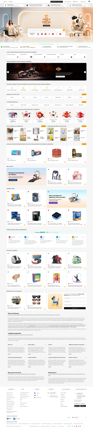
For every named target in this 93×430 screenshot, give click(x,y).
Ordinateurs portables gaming (15, 357)
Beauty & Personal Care (16, 327)
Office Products (73, 327)
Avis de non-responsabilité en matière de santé (12, 412)
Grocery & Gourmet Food (46, 327)
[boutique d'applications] (77, 406)
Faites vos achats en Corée (57, 423)
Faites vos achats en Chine (68, 423)
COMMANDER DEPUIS (32, 34)
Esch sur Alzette (63, 392)
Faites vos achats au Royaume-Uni (24, 423)
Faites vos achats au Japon (35, 423)
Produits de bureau (73, 357)
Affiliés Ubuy (22, 404)
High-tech (10, 344)
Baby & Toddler (73, 325)
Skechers (12, 97)
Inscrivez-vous (74, 308)
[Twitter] (78, 426)
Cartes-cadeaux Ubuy (24, 406)
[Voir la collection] (46, 71)
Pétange (62, 399)
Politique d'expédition (10, 404)
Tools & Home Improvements (64, 327)
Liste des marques (23, 394)
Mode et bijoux (31, 344)
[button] (68, 1)
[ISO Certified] (16, 418)
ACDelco (58, 97)
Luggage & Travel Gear (31, 327)
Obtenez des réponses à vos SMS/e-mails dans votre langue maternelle (81, 397)
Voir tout (84, 94)
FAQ (20, 401)
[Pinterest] (80, 426)
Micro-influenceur (10, 406)
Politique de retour (23, 397)
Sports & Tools (23, 327)
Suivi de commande (10, 401)
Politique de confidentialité (45, 426)
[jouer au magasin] (83, 406)
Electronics (58, 325)
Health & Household (54, 327)
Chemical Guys (35, 97)
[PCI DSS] (9, 419)
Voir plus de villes (64, 406)
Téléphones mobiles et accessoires (76, 344)
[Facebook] (73, 426)
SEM (69, 97)
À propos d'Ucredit (23, 402)
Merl (61, 402)
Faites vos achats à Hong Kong (47, 423)
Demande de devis (10, 396)
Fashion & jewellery (52, 325)
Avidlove (46, 97)
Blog (21, 399)
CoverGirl (81, 97)
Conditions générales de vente (34, 426)
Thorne (23, 97)
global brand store (32, 325)
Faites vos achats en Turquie (78, 423)
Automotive (40, 327)
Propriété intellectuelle (11, 397)
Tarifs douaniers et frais (11, 402)
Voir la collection (61, 75)
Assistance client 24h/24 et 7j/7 (80, 394)
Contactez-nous (9, 394)
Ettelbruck (62, 401)
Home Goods (78, 325)
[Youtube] (76, 426)
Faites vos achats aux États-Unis (12, 423)
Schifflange (63, 396)
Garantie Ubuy (9, 409)
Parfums (50, 344)
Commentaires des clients (24, 396)
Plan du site (9, 399)
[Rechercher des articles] (64, 30)
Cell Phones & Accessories (65, 325)
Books (36, 327)
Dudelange (62, 394)
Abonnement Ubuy (10, 408)
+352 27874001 (78, 401)
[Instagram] (74, 426)
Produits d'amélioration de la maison (56, 357)
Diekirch (62, 404)
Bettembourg (63, 397)
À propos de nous (10, 392)
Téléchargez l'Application (24, 392)
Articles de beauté (32, 357)
